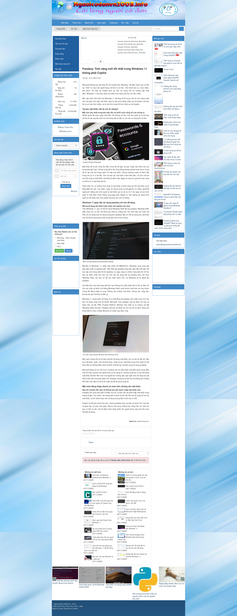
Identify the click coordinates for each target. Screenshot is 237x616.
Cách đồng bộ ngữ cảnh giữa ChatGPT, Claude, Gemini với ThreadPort (166, 79)
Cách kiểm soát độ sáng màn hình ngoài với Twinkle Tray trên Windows (98, 503)
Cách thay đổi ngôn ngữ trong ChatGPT (173, 53)
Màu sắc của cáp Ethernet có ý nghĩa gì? (102, 557)
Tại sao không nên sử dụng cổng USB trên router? (102, 529)
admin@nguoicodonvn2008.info (168, 244)
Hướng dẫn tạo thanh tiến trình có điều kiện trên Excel (136, 518)
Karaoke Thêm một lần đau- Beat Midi (130, 44)
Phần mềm (59, 59)
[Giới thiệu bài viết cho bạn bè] (139, 78)
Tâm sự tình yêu (61, 43)
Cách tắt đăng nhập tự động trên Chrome (132, 493)
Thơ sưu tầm (60, 48)
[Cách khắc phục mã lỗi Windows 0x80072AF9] (65, 574)
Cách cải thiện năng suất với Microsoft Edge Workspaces (136, 510)
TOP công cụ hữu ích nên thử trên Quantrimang (167, 165)
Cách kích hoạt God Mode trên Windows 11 (135, 527)
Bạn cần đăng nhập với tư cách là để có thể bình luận (115, 460)
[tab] (121, 38)
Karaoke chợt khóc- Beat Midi (127, 47)
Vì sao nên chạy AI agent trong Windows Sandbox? (172, 205)
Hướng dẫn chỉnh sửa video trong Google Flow (167, 124)
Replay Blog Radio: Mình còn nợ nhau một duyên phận (145, 584)
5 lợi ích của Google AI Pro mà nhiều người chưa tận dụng (172, 133)
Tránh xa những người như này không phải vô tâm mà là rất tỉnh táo (137, 477)
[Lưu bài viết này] (147, 78)
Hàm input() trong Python (135, 486)
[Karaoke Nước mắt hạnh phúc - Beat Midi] (98, 48)
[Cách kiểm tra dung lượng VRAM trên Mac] (92, 574)
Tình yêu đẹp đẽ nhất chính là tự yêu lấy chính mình (172, 587)
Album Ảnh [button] (89, 22)
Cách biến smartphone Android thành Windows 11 (101, 476)
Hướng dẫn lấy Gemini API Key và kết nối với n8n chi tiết (167, 188)
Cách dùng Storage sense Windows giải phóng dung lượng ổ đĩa (131, 537)
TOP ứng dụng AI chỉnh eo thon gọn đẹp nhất (173, 45)
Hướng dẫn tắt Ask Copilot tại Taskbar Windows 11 (136, 555)
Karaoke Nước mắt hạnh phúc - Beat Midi (97, 56)
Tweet (91, 442)
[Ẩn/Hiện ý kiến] (113, 453)
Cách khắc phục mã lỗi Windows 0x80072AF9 (65, 585)
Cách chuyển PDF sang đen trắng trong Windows (102, 484)
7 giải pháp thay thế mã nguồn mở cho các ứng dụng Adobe (103, 538)
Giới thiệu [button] (65, 22)
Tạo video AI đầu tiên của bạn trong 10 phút (172, 158)
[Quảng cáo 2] (65, 131)
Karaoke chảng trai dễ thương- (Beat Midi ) (132, 41)
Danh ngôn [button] (101, 22)
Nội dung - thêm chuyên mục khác (66, 239)
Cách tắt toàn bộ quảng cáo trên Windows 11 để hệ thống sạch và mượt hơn (98, 548)
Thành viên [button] (76, 22)
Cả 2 (59, 246)
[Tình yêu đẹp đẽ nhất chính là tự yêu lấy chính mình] (172, 575)
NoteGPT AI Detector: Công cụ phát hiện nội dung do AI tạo (167, 197)
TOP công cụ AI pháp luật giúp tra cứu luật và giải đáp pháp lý (168, 63)
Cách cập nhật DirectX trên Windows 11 (102, 521)
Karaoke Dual (60, 38)
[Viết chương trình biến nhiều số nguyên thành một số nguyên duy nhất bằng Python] (119, 579)
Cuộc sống (59, 53)
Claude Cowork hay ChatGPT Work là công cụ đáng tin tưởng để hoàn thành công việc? (168, 224)
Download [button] (114, 22)
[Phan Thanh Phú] (66, 127)
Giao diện (61, 243)
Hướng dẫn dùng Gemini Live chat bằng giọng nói (172, 88)
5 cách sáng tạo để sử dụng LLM (172, 151)
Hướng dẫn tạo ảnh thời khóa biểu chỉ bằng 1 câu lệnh (168, 108)
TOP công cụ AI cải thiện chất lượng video (172, 116)
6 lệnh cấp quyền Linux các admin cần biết (135, 501)
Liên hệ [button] (135, 22)
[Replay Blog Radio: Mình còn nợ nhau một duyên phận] (145, 574)
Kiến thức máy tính (62, 64)
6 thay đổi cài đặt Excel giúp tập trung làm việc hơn (102, 512)
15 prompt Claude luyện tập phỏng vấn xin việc (173, 212)
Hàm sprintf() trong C (99, 492)
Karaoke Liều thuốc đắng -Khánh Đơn (130, 50)
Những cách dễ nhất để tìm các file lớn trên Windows (135, 546)
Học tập (58, 69)
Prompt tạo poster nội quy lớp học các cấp (172, 173)
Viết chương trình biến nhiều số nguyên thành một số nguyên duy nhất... (118, 596)
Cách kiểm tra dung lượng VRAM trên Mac (92, 585)
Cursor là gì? (169, 69)
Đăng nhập (66, 186)
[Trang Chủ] (56, 23)
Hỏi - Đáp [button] (125, 22)
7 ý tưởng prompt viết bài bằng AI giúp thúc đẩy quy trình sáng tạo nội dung (172, 143)
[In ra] (143, 78)
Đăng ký (74, 191)
